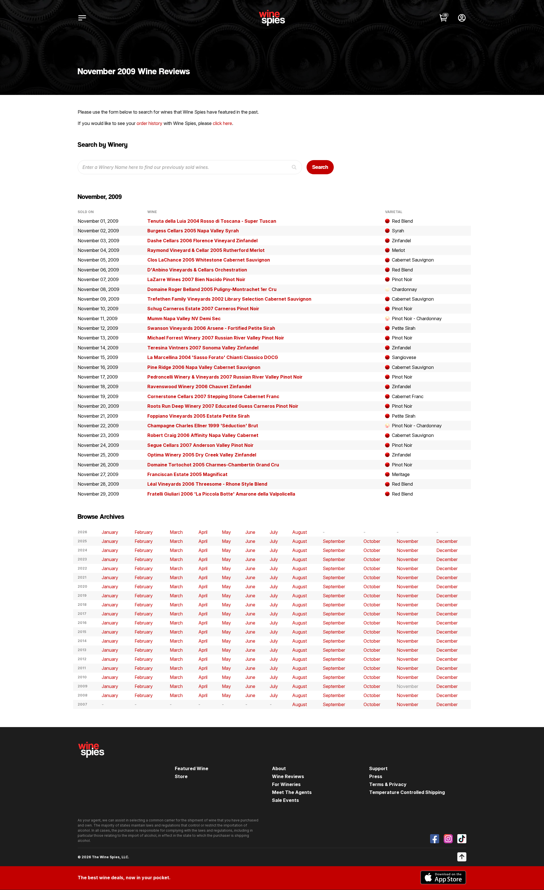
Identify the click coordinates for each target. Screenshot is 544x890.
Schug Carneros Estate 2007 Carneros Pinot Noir (203, 308)
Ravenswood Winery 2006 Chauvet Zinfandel (199, 386)
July (274, 532)
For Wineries (286, 784)
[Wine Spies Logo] (91, 761)
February (144, 532)
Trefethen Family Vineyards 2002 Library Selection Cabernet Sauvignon (229, 299)
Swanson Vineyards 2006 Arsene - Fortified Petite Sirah (211, 328)
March (176, 532)
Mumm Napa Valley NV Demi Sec (184, 318)
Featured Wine (191, 768)
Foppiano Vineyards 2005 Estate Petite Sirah (198, 416)
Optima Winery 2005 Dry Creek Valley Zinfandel (201, 455)
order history (149, 123)
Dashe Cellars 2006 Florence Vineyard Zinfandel (202, 240)
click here (222, 123)
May (226, 532)
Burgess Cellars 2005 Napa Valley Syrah (193, 230)
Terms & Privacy (388, 784)
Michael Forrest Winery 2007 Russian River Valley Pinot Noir (215, 338)
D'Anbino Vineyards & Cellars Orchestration (197, 270)
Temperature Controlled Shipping (407, 792)
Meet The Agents (292, 792)
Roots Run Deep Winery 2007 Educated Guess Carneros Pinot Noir (222, 406)
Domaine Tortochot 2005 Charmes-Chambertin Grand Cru (213, 465)
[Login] (462, 18)
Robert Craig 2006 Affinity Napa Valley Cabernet (202, 435)
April (202, 532)
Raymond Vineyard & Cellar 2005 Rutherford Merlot (206, 250)
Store (181, 776)
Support (378, 768)
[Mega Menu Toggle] (82, 18)
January (110, 532)
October (372, 541)
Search (320, 167)
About (279, 768)
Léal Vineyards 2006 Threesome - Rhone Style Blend (207, 484)
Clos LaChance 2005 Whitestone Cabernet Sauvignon (208, 260)
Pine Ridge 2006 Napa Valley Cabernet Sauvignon (203, 367)
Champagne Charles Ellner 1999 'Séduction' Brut (202, 425)
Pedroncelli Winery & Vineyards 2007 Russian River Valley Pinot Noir (225, 377)
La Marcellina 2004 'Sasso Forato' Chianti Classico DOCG (212, 357)
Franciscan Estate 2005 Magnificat (187, 474)
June (250, 532)
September (334, 541)
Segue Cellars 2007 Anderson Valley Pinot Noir (200, 445)
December (447, 541)
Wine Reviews (288, 776)
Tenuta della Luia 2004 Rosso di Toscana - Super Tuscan (211, 221)
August (299, 532)
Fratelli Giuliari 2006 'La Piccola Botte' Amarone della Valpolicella (221, 494)
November (407, 541)
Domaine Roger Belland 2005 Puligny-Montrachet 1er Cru (212, 289)
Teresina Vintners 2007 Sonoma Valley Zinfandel (202, 348)
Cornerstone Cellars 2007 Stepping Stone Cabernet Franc (213, 396)
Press (375, 776)
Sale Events (285, 800)
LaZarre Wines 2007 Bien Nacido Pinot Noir (196, 279)
